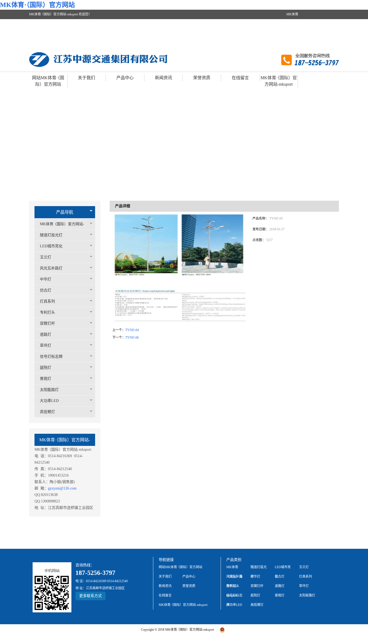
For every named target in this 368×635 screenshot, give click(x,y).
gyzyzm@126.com (62, 488)
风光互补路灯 (51, 268)
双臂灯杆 (47, 323)
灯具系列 (47, 301)
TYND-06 (132, 337)
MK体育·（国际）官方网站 (37, 4)
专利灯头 (47, 312)
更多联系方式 (90, 596)
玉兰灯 (45, 257)
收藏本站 (330, 42)
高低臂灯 (47, 412)
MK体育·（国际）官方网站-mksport (293, 28)
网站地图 (311, 42)
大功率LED (49, 401)
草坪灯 (45, 345)
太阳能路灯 (49, 390)
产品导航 (64, 212)
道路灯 (45, 334)
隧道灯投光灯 (51, 235)
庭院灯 (45, 368)
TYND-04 (132, 330)
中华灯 (45, 279)
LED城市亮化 (51, 246)
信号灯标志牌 (51, 357)
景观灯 (45, 379)
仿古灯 (45, 290)
